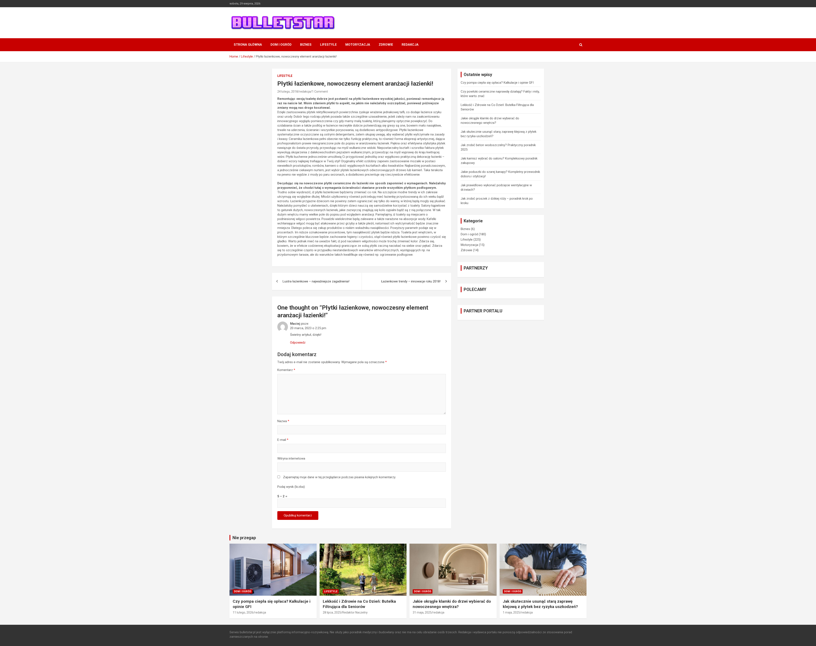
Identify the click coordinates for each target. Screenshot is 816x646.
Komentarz (286, 370)
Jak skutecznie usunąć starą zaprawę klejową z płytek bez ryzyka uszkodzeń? (540, 604)
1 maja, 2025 (511, 612)
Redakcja (410, 45)
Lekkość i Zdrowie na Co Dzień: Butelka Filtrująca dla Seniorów (359, 604)
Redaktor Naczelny (355, 612)
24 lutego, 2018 (287, 91)
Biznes (306, 45)
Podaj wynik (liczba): (291, 487)
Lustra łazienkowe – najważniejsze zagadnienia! (316, 281)
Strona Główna (248, 45)
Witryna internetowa (291, 458)
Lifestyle (328, 45)
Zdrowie (386, 45)
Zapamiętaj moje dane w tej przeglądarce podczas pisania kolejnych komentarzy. (339, 477)
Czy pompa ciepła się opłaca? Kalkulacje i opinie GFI (497, 83)
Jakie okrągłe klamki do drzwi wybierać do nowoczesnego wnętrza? (452, 604)
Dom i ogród (281, 45)
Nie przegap (244, 537)
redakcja (305, 91)
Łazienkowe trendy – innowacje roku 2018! (411, 281)
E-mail (282, 440)
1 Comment (320, 91)
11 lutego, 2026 (243, 612)
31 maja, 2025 (422, 612)
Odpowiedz (298, 342)
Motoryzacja (357, 45)
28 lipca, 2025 (332, 612)
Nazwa (283, 421)
